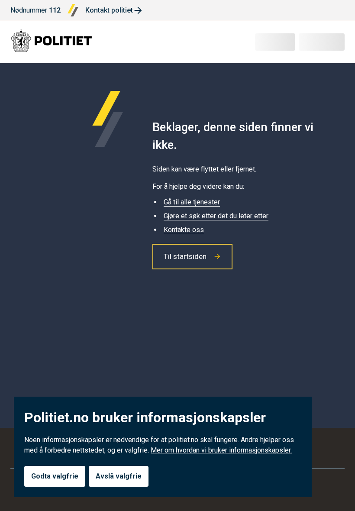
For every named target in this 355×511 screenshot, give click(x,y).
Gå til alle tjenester (192, 202)
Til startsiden (185, 256)
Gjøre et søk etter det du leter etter (216, 216)
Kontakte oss (184, 230)
